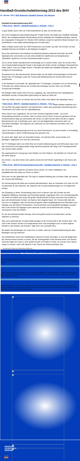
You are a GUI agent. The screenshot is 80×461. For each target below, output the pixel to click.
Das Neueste (49, 15)
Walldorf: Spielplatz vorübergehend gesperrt (22, 255)
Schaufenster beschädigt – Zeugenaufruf (20, 281)
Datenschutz (10, 448)
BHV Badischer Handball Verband (29, 15)
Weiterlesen (4, 264)
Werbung (9, 450)
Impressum (9, 446)
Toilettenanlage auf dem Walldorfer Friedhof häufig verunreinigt (31, 268)
